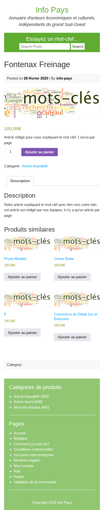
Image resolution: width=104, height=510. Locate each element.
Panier (19, 477)
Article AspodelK (35, 166)
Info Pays (52, 9)
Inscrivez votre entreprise (34, 455)
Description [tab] (20, 181)
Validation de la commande (35, 482)
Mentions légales (27, 460)
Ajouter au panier (39, 152)
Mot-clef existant (27, 407)
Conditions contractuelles (33, 449)
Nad (17, 471)
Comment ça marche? (31, 444)
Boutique (21, 438)
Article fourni (23, 402)
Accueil (19, 433)
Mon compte (24, 466)
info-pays (64, 78)
